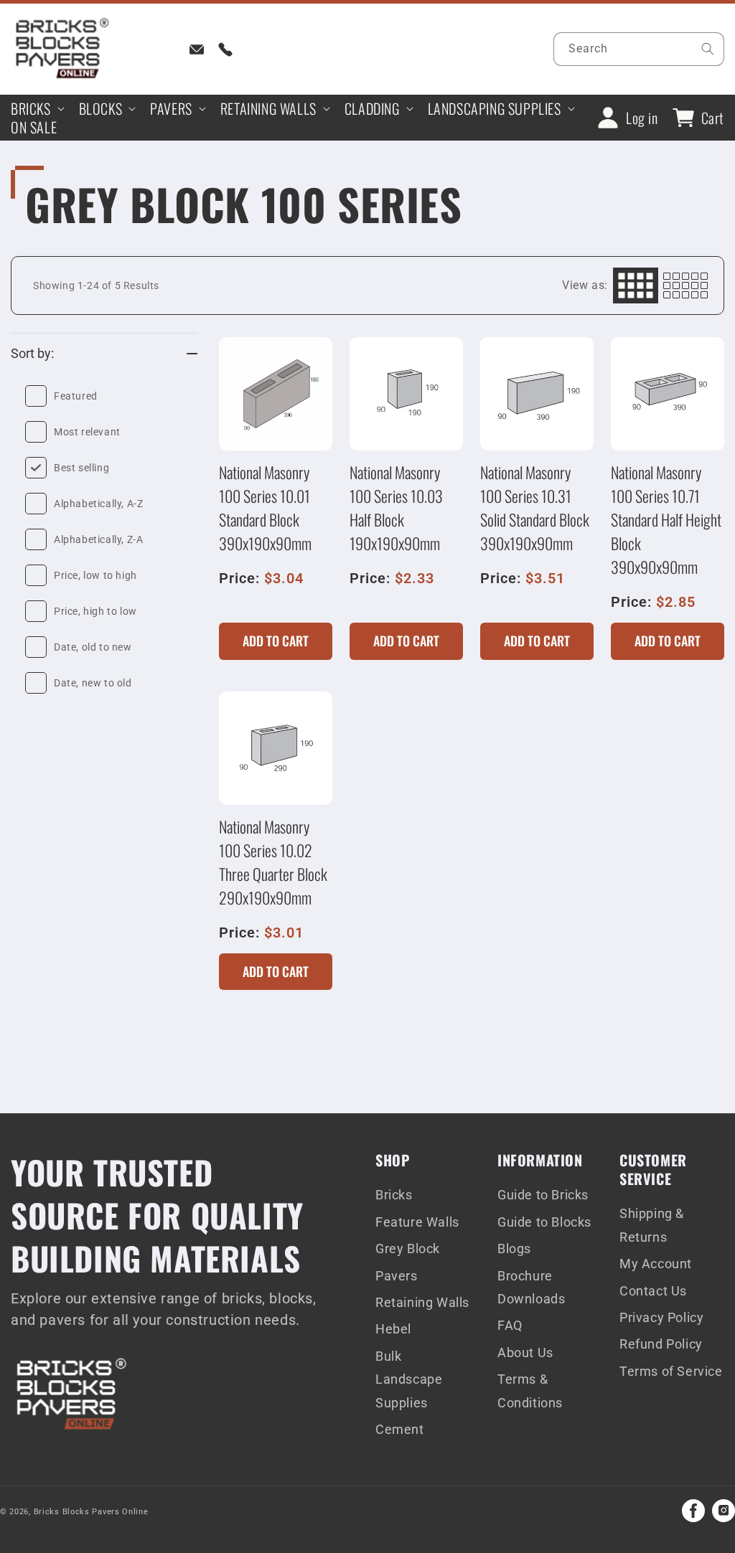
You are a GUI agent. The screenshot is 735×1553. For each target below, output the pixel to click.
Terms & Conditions (530, 1391)
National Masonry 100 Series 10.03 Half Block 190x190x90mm (396, 507)
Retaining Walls (422, 1302)
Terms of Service (671, 1371)
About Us (525, 1352)
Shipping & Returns (651, 1225)
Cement (399, 1429)
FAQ (510, 1325)
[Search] (708, 49)
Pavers (396, 1275)
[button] (36, 108)
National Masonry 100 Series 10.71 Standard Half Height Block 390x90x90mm (666, 519)
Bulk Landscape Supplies (408, 1379)
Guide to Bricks (543, 1194)
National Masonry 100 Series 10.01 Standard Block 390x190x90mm (265, 507)
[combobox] (639, 49)
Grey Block (407, 1248)
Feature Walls (417, 1221)
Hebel (393, 1328)
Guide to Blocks (544, 1221)
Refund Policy (661, 1343)
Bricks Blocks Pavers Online (91, 1511)
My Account (655, 1263)
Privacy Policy (661, 1317)
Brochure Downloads (531, 1287)
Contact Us (653, 1290)
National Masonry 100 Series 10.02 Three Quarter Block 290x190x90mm (273, 862)
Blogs (514, 1248)
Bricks (394, 1194)
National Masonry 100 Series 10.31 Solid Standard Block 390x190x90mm (534, 507)
